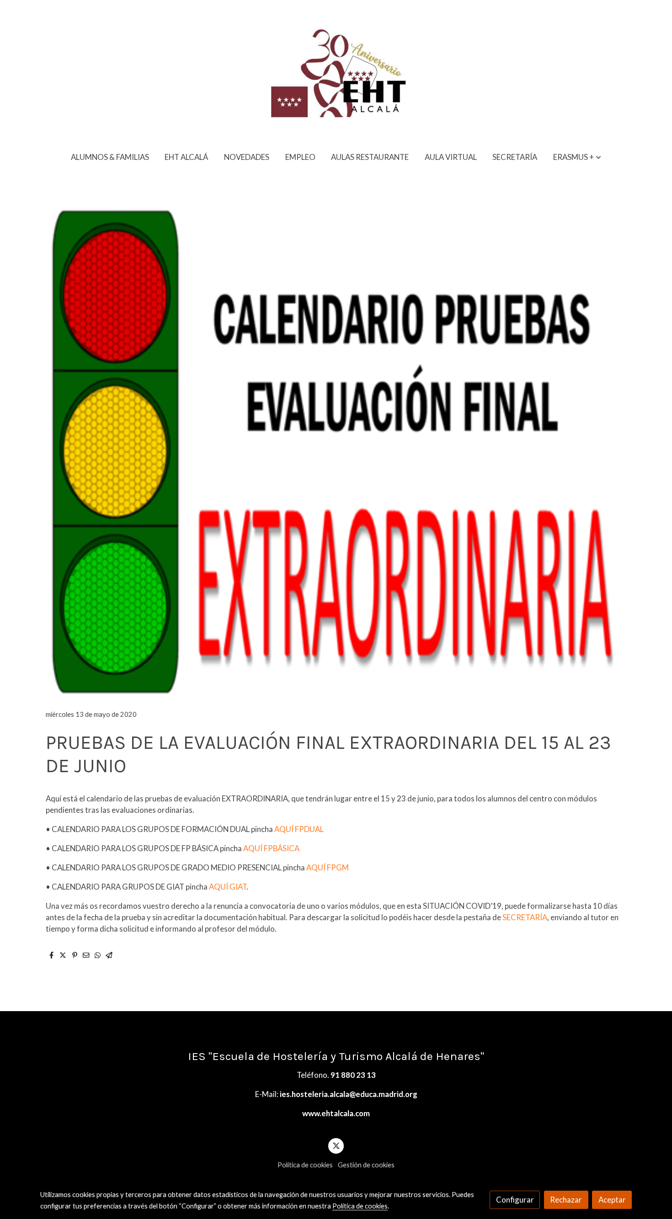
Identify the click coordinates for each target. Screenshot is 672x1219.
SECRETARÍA (524, 917)
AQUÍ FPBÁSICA (271, 848)
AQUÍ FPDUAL (299, 829)
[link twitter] (336, 1145)
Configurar (515, 1199)
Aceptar (612, 1199)
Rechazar (566, 1199)
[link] (336, 71)
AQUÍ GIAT (227, 886)
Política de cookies (305, 1165)
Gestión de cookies (366, 1165)
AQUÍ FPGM (327, 867)
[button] (577, 156)
